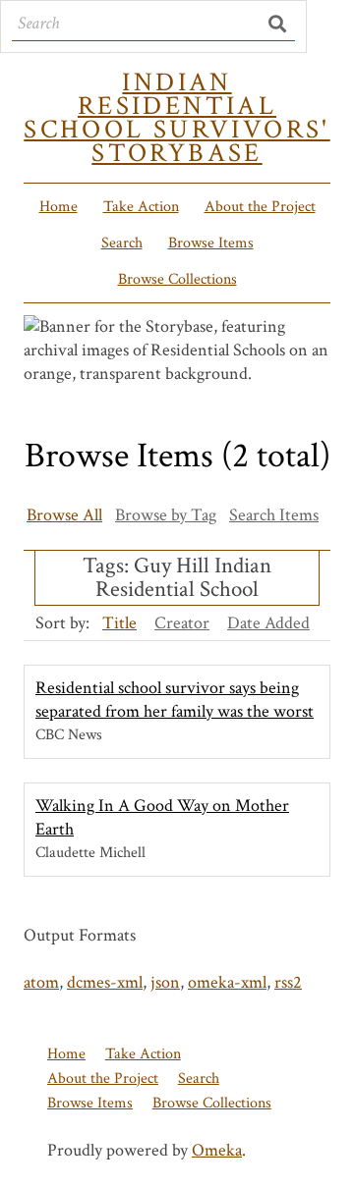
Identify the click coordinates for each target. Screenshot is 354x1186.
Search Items (274, 515)
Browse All (64, 515)
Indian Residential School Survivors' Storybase (176, 118)
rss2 (288, 982)
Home (58, 206)
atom (41, 982)
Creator (181, 623)
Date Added (268, 623)
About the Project (260, 206)
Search (122, 243)
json (165, 982)
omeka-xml (227, 982)
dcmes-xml (105, 982)
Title (119, 623)
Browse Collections (177, 279)
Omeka (217, 1150)
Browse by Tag (165, 515)
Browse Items (211, 243)
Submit (279, 23)
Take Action (141, 206)
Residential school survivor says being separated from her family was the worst (174, 699)
